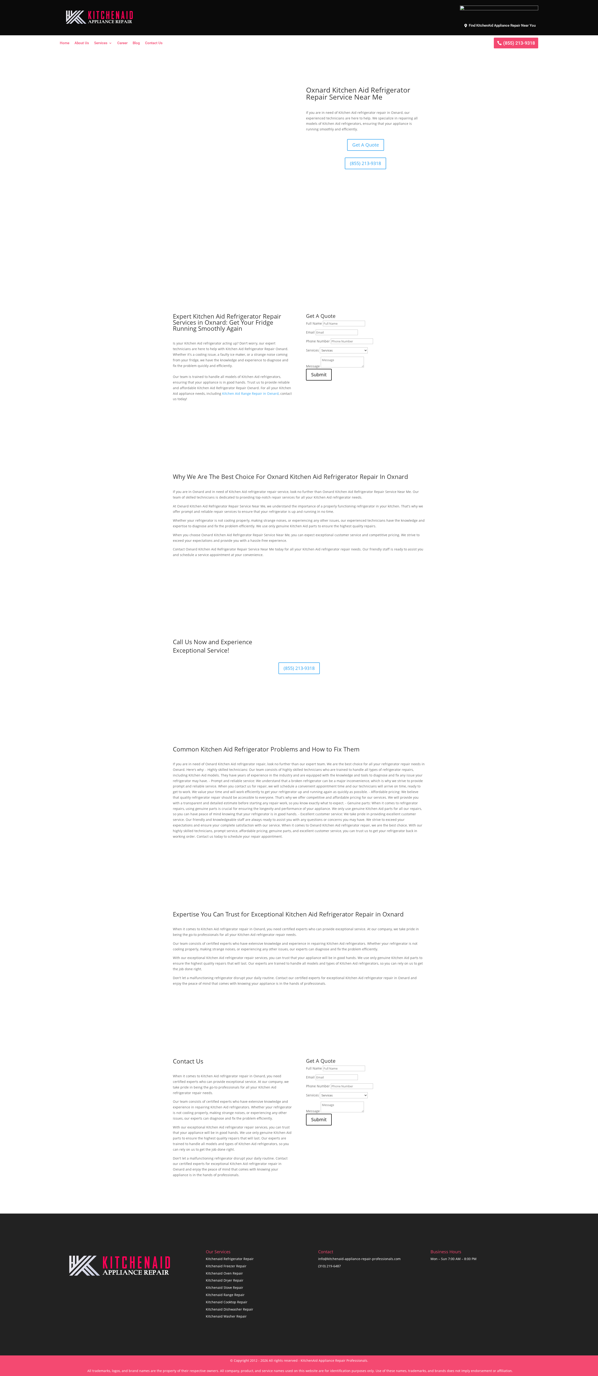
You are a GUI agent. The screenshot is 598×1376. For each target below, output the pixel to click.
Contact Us (154, 43)
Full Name (314, 323)
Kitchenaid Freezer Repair (226, 1266)
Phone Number (318, 341)
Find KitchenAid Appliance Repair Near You (502, 25)
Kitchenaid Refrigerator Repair (230, 1259)
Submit (319, 374)
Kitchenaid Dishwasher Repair (229, 1309)
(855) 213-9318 (519, 43)
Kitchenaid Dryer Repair (224, 1280)
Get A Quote (365, 145)
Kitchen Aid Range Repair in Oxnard (250, 393)
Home (64, 43)
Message (313, 366)
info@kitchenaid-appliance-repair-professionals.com (359, 1259)
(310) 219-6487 (329, 1266)
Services (100, 43)
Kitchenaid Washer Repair (226, 1316)
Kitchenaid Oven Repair (224, 1273)
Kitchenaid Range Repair (225, 1295)
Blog (136, 43)
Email (310, 332)
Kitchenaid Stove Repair (224, 1287)
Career (122, 43)
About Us (82, 43)
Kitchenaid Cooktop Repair (226, 1302)
